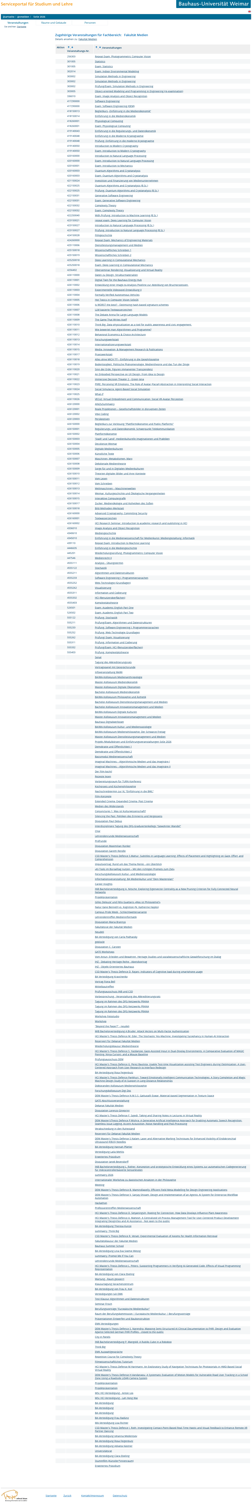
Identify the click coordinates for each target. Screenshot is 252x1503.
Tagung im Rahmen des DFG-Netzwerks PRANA (122, 1001)
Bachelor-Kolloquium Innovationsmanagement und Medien (129, 707)
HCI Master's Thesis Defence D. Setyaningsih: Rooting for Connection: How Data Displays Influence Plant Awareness (161, 1212)
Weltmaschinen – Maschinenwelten (115, 488)
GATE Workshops (104, 951)
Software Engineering (107, 101)
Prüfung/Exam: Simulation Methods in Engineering (124, 86)
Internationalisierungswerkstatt (113, 344)
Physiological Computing (109, 121)
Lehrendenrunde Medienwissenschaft (117, 836)
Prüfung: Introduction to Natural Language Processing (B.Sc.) (130, 230)
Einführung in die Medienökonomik (115, 116)
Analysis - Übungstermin (109, 563)
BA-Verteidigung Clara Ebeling (112, 1455)
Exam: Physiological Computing (113, 126)
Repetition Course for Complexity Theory (118, 1356)
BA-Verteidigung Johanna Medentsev (116, 1436)
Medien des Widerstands (109, 806)
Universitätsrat (103, 1450)
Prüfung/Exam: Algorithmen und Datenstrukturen (123, 622)
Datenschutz (120, 1495)
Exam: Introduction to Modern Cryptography (120, 150)
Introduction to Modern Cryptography (116, 145)
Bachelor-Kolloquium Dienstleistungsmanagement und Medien (131, 702)
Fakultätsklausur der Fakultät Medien (116, 1241)
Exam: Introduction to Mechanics (114, 165)
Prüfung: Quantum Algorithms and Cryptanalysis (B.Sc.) (127, 190)
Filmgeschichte (103, 235)
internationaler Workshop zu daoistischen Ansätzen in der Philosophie (135, 1179)
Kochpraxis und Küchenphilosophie (115, 786)
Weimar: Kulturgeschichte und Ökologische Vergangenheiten (130, 493)
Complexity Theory (105, 205)
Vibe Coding (102, 414)
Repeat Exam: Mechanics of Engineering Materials (124, 240)
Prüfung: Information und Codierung (116, 642)
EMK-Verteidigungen (107, 1323)
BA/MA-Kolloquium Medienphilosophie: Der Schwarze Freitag (130, 731)
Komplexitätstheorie (106, 602)
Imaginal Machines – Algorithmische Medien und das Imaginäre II (133, 766)
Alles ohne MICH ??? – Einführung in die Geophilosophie (127, 359)
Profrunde (101, 841)
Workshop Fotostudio (107, 1016)
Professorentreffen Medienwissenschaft (118, 1208)
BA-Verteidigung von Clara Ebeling (114, 1274)
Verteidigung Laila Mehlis (109, 1151)
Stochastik (101, 567)
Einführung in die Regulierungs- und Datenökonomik (125, 131)
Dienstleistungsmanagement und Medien (119, 245)
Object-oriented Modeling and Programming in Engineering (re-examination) (139, 91)
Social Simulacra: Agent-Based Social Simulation (122, 389)
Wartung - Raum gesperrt (109, 1279)
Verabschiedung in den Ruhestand (115, 1128)
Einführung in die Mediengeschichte (116, 548)
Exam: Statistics (104, 66)
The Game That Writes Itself (111, 319)
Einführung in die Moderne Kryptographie (119, 135)
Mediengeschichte (105, 533)
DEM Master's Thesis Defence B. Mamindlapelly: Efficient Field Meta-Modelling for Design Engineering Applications (161, 1189)
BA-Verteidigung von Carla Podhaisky (116, 936)
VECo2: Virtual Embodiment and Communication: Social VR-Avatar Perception (139, 399)
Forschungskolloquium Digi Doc (113, 1090)
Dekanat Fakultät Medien (109, 1105)
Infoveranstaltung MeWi (109, 672)
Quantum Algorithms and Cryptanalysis (117, 170)
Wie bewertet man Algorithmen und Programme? (123, 329)
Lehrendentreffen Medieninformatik (116, 917)
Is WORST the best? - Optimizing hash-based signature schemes (132, 304)
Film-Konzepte (103, 796)
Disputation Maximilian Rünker (113, 846)
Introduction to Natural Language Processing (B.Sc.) (124, 225)
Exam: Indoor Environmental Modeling (117, 71)
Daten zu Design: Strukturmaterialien (116, 275)
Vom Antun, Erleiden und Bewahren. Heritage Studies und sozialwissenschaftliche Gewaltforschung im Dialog (158, 956)
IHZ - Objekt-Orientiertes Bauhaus (114, 966)
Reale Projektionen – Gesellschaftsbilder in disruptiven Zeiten (130, 409)
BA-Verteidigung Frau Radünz (112, 1417)
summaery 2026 (104, 1174)
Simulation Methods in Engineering (115, 76)
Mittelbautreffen (104, 986)
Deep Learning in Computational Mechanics (120, 260)
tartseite (8, 16)
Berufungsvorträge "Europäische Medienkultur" (122, 1308)
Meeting (99, 1184)
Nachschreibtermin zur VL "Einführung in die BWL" (124, 791)
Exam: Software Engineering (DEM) (115, 106)
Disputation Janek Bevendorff (112, 1161)
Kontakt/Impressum (92, 1495)
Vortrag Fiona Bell (105, 981)
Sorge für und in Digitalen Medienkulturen (119, 468)
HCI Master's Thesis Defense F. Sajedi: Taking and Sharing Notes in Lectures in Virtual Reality (148, 1115)
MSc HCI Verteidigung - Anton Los (114, 1393)
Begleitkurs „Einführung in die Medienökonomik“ (123, 111)
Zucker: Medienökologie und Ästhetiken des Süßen (124, 503)
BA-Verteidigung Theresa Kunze (113, 1226)
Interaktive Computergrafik (110, 498)
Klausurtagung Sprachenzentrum (114, 1284)
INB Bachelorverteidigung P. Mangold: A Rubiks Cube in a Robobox (133, 1341)
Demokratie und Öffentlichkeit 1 (113, 746)
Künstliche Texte (104, 453)
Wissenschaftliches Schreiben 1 (113, 250)
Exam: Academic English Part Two (114, 612)
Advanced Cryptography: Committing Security (121, 513)
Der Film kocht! (103, 771)
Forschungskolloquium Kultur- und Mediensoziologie (125, 874)
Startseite (21, 26)
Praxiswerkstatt (103, 354)
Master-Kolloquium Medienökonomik (116, 682)
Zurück (67, 1495)
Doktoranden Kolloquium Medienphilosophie (121, 1085)
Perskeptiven (102, 419)
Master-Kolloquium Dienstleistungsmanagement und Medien (130, 736)
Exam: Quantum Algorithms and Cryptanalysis (121, 175)
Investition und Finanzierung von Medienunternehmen (126, 180)
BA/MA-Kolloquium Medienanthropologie (118, 677)
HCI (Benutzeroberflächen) (110, 597)
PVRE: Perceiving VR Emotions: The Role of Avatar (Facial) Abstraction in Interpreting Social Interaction (153, 384)
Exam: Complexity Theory (109, 210)
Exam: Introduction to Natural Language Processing (124, 160)
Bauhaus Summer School (109, 1246)
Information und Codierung (111, 592)
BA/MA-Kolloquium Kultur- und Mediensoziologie (123, 726)
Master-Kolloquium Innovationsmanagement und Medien (128, 716)
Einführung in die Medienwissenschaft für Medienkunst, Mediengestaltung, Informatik (145, 538)
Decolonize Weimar (106, 443)
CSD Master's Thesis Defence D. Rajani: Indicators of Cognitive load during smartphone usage (149, 971)
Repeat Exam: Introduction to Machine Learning (122, 543)
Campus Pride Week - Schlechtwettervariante (121, 912)
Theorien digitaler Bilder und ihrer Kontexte (120, 473)
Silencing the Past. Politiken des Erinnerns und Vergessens (128, 816)
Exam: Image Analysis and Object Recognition (121, 96)
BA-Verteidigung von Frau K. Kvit (113, 1289)
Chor (97, 831)
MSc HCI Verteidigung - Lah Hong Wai (116, 1398)
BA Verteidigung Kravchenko (111, 976)
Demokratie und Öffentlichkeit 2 (113, 751)
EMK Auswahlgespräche (109, 1351)
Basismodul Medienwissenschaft (114, 756)
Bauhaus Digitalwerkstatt (109, 721)
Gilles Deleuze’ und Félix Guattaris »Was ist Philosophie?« (127, 902)
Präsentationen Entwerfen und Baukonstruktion (122, 1318)
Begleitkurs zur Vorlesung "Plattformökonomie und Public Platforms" (134, 423)
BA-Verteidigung (104, 1403)
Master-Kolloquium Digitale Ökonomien (117, 687)
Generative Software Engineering (114, 195)
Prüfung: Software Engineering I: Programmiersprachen (127, 627)
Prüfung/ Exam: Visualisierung (112, 637)
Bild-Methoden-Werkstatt (109, 508)
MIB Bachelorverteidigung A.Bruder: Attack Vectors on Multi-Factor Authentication (142, 1031)
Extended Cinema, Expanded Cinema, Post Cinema (124, 801)
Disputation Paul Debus (108, 821)
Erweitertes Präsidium (107, 1156)
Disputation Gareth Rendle (110, 851)
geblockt (100, 941)
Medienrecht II (103, 558)
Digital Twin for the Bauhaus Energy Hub (118, 279)
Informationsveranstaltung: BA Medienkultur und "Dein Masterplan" (134, 879)
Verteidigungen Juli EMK (109, 1293)
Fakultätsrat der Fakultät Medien (113, 927)
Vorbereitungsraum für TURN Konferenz (118, 781)
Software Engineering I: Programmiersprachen (121, 577)
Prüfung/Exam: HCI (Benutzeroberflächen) (119, 647)
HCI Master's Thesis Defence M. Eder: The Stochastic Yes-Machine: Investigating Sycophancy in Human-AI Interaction (162, 1036)
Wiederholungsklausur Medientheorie (117, 1046)
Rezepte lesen (103, 776)
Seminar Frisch (103, 1303)
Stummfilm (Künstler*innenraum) (114, 1460)
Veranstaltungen (18, 22)
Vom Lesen (101, 478)
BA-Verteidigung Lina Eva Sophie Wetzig (118, 1250)
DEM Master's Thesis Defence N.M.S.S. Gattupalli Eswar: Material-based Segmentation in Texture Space (154, 1095)
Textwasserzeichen (106, 518)
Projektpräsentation (106, 897)
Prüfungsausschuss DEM (109, 1059)
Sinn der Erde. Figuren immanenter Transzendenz (124, 369)
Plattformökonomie (106, 433)
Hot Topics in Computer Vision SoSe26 (117, 299)
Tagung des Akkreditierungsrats (113, 662)
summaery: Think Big (107, 1231)
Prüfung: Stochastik (106, 617)
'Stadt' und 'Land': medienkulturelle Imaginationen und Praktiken (132, 438)
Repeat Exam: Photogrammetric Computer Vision (123, 56)
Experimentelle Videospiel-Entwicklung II (118, 289)
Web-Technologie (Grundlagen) (113, 582)
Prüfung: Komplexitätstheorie (112, 652)
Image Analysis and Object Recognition (117, 528)
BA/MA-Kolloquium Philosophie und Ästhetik (120, 697)
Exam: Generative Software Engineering (117, 200)
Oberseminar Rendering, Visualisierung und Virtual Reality (128, 270)
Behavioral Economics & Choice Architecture (120, 334)
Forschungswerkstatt (107, 339)
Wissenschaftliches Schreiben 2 (113, 255)
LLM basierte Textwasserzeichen (113, 309)
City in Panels (102, 1336)
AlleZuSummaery (105, 404)
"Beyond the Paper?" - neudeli (112, 1026)
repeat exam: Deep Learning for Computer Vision (123, 220)
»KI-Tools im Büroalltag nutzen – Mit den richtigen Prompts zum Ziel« (135, 869)
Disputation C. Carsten (108, 946)
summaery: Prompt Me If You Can (114, 1255)
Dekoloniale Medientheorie (110, 463)
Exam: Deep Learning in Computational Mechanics (124, 265)
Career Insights (103, 884)
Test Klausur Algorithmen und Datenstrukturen (122, 1298)
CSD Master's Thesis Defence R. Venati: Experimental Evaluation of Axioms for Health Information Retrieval (156, 1236)
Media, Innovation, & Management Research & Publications (129, 349)
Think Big (100, 1346)
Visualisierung (103, 587)
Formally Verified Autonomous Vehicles (117, 294)
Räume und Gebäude (53, 22)
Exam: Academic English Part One (114, 607)
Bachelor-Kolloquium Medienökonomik (117, 692)
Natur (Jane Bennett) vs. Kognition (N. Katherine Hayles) (127, 907)
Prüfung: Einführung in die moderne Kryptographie (124, 140)
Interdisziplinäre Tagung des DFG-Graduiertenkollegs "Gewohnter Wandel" (138, 826)
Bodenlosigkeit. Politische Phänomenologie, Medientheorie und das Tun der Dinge (142, 364)
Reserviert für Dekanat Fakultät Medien (117, 1041)
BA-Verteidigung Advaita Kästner (114, 1446)
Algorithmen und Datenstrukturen (114, 572)
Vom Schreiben (103, 483)
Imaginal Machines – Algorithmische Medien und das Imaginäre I (132, 761)
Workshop (100, 1021)
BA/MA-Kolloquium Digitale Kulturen (116, 711)
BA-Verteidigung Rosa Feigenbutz (114, 1072)
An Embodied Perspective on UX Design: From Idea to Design (130, 374)
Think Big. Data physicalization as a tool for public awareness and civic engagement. (143, 324)
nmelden (23, 16)
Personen (90, 22)
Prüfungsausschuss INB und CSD (114, 991)
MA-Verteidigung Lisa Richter (111, 1422)
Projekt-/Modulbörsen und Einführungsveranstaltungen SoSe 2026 (133, 741)
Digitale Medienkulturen (109, 448)
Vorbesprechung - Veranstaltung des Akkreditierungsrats (127, 996)
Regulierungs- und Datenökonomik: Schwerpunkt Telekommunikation (135, 428)
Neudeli (99, 932)
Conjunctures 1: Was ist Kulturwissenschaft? (120, 811)
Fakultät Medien (88, 39)
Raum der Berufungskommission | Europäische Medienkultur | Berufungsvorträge (142, 1313)
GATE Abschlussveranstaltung (112, 1100)
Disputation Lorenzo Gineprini (112, 1110)
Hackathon (101, 1203)
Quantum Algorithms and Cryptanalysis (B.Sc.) (121, 185)
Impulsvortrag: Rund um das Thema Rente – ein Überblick (128, 864)
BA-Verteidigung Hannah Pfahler (113, 1146)
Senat (98, 657)
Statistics (100, 61)
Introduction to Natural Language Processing (120, 155)
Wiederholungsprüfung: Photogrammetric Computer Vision (129, 553)
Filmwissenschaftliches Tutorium (114, 1361)
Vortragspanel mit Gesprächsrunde (115, 667)
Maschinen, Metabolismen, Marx (113, 458)
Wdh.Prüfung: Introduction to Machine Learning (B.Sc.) (126, 215)
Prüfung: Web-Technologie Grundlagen (117, 632)
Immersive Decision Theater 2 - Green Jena (119, 379)
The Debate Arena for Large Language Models (121, 314)
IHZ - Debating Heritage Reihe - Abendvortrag (121, 961)
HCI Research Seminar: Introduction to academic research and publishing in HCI (141, 523)
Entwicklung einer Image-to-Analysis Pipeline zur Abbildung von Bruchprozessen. (142, 284)
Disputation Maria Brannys (110, 922)
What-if (99, 394)
